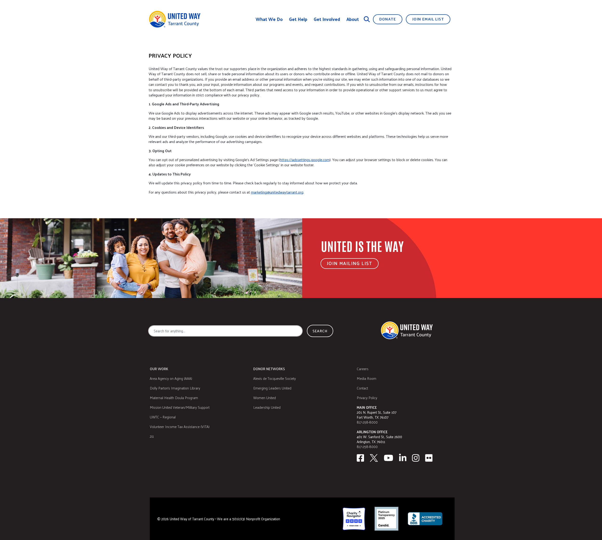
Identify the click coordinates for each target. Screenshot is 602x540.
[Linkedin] (403, 458)
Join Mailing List (349, 263)
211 (152, 436)
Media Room (366, 378)
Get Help (298, 19)
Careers (362, 368)
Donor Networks (269, 368)
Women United (264, 397)
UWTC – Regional (163, 417)
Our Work (159, 368)
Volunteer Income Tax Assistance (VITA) (180, 426)
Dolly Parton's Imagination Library (175, 388)
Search (320, 330)
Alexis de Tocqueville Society (274, 378)
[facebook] (360, 458)
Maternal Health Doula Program (174, 397)
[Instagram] (416, 458)
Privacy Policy (367, 397)
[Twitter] (374, 458)
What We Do (269, 19)
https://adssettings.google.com (305, 159)
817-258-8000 (367, 422)
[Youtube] (388, 458)
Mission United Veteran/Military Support (180, 407)
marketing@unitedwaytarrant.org (277, 192)
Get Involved (327, 19)
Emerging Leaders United (272, 388)
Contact (362, 388)
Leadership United (267, 407)
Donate (387, 19)
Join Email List (428, 19)
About (352, 19)
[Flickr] (429, 458)
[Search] (367, 19)
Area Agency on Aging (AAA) (171, 378)
